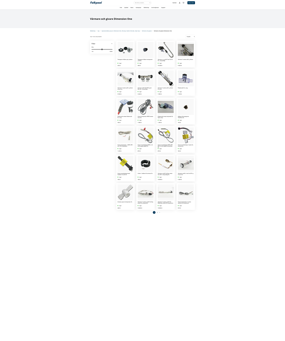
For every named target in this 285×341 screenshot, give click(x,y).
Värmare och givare (147, 31)
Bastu (132, 7)
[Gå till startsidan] (96, 2)
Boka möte (191, 3)
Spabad (126, 7)
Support (163, 7)
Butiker (175, 3)
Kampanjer (138, 7)
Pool (121, 7)
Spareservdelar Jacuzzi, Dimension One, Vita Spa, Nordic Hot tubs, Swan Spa (121, 31)
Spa (98, 31)
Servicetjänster (155, 7)
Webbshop (146, 7)
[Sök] (150, 2)
